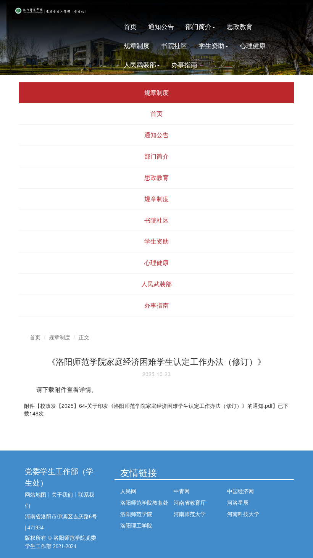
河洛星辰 (237, 502)
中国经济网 (240, 491)
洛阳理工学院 (136, 525)
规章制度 (137, 45)
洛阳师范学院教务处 (144, 502)
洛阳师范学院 (136, 514)
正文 (84, 337)
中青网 (182, 491)
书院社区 (174, 45)
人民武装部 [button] (140, 64)
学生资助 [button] (211, 45)
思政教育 (240, 26)
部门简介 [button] (198, 26)
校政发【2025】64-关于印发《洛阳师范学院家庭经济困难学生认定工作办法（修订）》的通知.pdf (156, 405)
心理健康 (253, 45)
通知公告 (161, 26)
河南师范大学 (190, 514)
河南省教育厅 (190, 502)
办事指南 (184, 64)
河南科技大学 (243, 514)
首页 (130, 26)
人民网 (128, 491)
